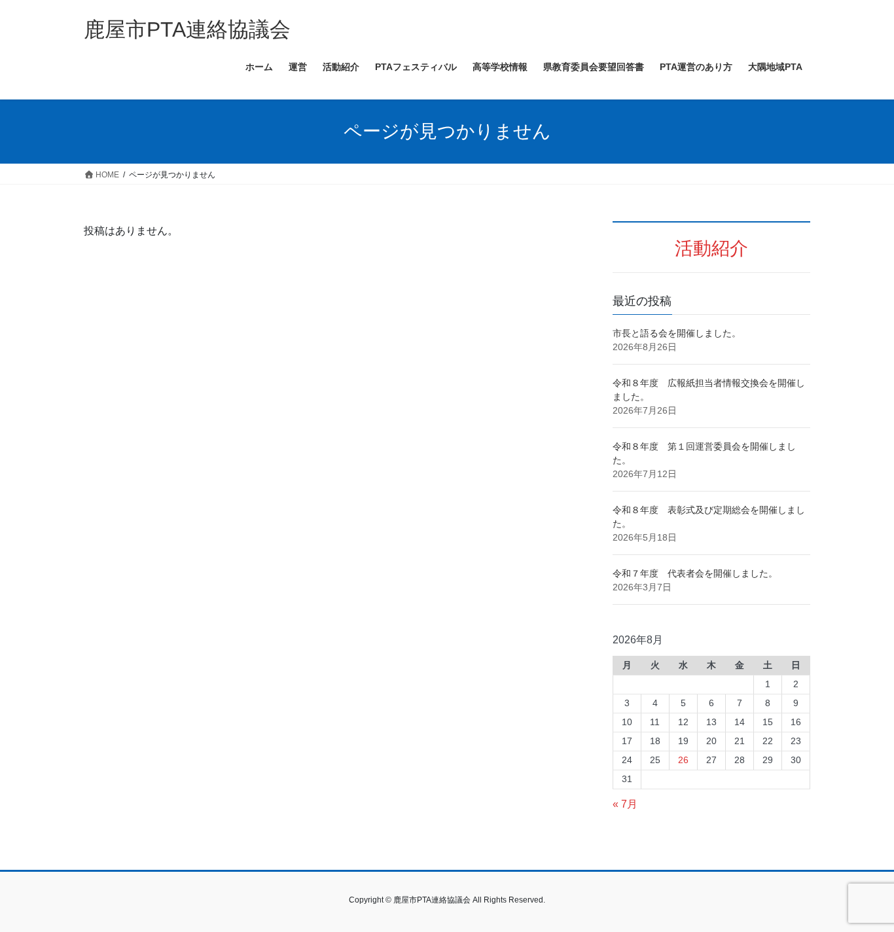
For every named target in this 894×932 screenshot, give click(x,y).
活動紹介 (711, 248)
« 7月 (625, 804)
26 (683, 760)
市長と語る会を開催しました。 (677, 333)
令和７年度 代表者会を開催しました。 (695, 573)
